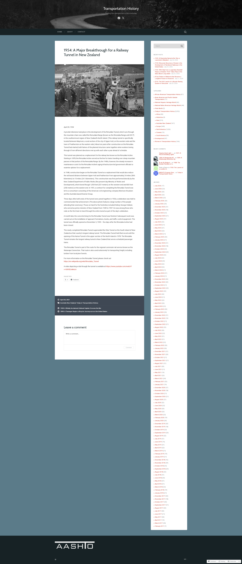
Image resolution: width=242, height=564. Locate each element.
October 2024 (159, 249)
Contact (81, 32)
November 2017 (160, 499)
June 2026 (158, 189)
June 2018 (158, 478)
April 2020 (158, 412)
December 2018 (160, 460)
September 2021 (160, 360)
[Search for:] (169, 46)
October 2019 (159, 430)
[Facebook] (118, 18)
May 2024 (158, 264)
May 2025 (158, 228)
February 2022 (159, 345)
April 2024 (158, 267)
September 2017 (160, 505)
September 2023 (160, 288)
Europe (158, 126)
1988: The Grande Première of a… (169, 163)
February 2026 (159, 201)
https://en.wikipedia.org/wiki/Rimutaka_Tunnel (81, 261)
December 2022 (160, 315)
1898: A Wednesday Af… (167, 158)
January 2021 (159, 384)
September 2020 (160, 396)
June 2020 (158, 405)
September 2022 (160, 324)
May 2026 (158, 192)
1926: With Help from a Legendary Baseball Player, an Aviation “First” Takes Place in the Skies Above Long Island (168, 72)
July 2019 (158, 439)
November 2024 (160, 246)
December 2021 (160, 351)
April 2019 (158, 448)
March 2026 (159, 198)
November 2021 (160, 354)
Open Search (185, 32)
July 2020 (158, 402)
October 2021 (159, 357)
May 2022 (158, 336)
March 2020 (159, 415)
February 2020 (159, 417)
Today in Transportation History (87, 303)
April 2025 (158, 231)
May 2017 (158, 517)
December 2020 (160, 387)
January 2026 (159, 204)
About (70, 32)
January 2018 (159, 493)
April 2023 (158, 303)
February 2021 (159, 381)
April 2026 (158, 195)
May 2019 (158, 445)
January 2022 (159, 348)
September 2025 (160, 216)
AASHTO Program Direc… (167, 172)
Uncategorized (159, 138)
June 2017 (158, 514)
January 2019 (159, 457)
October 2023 (159, 285)
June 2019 (158, 442)
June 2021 (158, 369)
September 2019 (160, 433)
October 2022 (159, 321)
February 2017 (159, 526)
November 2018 (160, 463)
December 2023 (160, 279)
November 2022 (160, 318)
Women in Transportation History (165, 141)
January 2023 (159, 312)
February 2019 (159, 454)
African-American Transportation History (167, 94)
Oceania (158, 132)
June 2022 (158, 333)
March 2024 (159, 270)
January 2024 (159, 276)
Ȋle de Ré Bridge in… (165, 162)
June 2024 (158, 261)
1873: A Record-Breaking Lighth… (170, 153)
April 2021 (158, 375)
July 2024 (158, 258)
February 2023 (159, 309)
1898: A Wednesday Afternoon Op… (170, 158)
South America (161, 135)
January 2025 (159, 240)
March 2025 (159, 234)
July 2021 (158, 366)
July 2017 (158, 511)
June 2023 (158, 297)
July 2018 (158, 475)
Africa (158, 114)
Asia (157, 120)
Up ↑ (185, 559)
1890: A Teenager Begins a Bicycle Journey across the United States (83, 311)
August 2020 (159, 399)
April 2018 (158, 484)
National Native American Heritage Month (168, 105)
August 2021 (159, 363)
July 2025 (158, 222)
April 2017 (158, 520)
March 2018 (159, 487)
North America (161, 129)
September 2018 (160, 469)
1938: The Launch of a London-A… (171, 168)
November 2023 (160, 282)
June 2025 (158, 225)
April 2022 (158, 339)
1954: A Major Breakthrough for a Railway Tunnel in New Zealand (96, 52)
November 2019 (160, 427)
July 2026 (158, 186)
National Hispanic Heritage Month (165, 102)
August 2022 (159, 327)
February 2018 (159, 490)
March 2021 (159, 378)
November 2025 (160, 210)
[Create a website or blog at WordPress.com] (55, 559)
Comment (129, 347)
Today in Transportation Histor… (171, 173)
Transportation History (121, 8)
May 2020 (158, 408)
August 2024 (159, 255)
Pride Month (159, 108)
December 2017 (160, 496)
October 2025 (159, 213)
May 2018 (158, 481)
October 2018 (159, 466)
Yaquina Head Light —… (166, 153)
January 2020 (159, 420)
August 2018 (159, 472)
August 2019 (159, 436)
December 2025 (160, 207)
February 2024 (159, 273)
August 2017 (159, 508)
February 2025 (159, 237)
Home (59, 32)
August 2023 (159, 291)
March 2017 (159, 523)
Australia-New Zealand (68, 303)
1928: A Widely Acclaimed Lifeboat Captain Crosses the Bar (80, 308)
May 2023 (158, 300)
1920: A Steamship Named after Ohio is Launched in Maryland (167, 59)
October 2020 (159, 393)
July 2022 (158, 330)
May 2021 (158, 372)
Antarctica (159, 117)
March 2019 (159, 451)
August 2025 (159, 219)
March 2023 (159, 306)
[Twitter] (123, 18)
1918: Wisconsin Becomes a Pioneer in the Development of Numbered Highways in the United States (168, 65)
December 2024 (160, 243)
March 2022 (159, 342)
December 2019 (160, 424)
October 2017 (159, 502)
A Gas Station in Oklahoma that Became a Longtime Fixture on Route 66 (168, 77)
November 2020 (160, 390)
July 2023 (158, 294)
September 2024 (160, 252)
